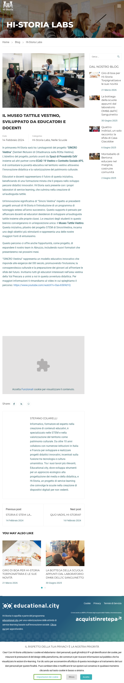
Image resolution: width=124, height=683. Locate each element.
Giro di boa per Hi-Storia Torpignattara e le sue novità (21, 574)
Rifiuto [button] (71, 677)
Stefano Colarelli (43, 418)
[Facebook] (14, 403)
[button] (42, 588)
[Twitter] (21, 403)
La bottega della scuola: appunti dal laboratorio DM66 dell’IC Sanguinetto (65, 574)
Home (5, 42)
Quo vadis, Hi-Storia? (65, 514)
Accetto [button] (86, 677)
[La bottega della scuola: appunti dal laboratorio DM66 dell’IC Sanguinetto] (65, 552)
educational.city (10, 620)
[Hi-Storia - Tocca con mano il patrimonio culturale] (7, 6)
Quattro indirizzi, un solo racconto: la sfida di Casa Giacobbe (111, 134)
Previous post (13, 509)
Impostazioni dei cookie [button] (47, 677)
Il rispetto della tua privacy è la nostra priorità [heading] (62, 646)
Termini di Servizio (113, 603)
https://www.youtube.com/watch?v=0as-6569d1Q (42, 285)
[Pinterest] (28, 403)
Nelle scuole (59, 140)
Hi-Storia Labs (34, 42)
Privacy (97, 603)
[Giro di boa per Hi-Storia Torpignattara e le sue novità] (21, 552)
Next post (75, 509)
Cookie (87, 603)
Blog (17, 42)
